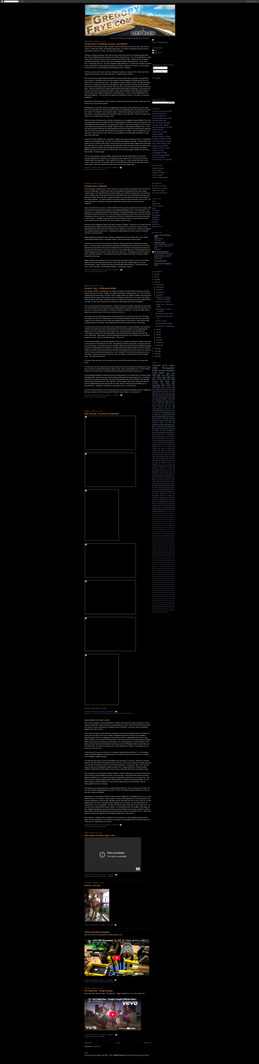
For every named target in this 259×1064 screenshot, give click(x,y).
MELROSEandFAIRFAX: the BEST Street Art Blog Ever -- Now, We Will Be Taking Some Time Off (163, 255)
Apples (171, 515)
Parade (173, 572)
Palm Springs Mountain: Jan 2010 (162, 127)
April (157, 337)
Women (160, 608)
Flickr (153, 541)
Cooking (171, 527)
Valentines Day (171, 602)
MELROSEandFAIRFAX (161, 252)
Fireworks (165, 539)
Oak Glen (156, 491)
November (159, 287)
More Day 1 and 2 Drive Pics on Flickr (95, 708)
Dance (171, 529)
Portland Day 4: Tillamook (95, 186)
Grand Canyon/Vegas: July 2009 (161, 141)
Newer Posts (88, 1043)
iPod (172, 610)
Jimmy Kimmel (161, 552)
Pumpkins (167, 580)
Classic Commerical (157, 527)
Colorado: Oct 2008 (158, 150)
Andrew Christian (96, 876)
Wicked (154, 608)
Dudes (155, 535)
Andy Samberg (163, 515)
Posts (157, 68)
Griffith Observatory (159, 544)
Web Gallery (155, 606)
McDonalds (170, 562)
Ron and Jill (165, 586)
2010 (156, 348)
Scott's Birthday (167, 430)
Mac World (155, 213)
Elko (153, 389)
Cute (167, 460)
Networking (160, 568)
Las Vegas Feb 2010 (169, 436)
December (159, 284)
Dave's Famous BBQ (157, 531)
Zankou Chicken (168, 608)
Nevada (154, 391)
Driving (161, 479)
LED (166, 554)
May (157, 334)
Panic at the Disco (164, 572)
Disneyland (156, 385)
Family (168, 537)
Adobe (167, 513)
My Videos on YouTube (159, 186)
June (157, 332)
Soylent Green (169, 590)
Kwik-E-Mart (160, 554)
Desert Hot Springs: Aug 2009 (161, 136)
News (165, 570)
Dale (160, 434)
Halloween (168, 389)
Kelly (168, 552)
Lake (164, 556)
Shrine (162, 468)
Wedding (159, 509)
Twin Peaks (169, 598)
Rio (163, 499)
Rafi (158, 582)
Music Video (94, 1036)
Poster (153, 580)
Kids (172, 552)
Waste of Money (162, 604)
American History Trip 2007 (161, 422)
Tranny (156, 507)
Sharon (162, 588)
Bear (153, 519)
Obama (163, 491)
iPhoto (167, 610)
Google (173, 543)
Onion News (171, 491)
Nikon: (154, 201)
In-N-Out (160, 548)
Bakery (171, 517)
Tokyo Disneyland (163, 414)
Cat (155, 434)
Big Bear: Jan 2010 (157, 129)
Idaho (166, 481)
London (163, 377)
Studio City (155, 594)
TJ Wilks (161, 596)
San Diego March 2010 (161, 426)
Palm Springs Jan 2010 (163, 493)
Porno (155, 578)
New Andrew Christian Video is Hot (99, 835)
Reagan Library (164, 497)
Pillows (169, 576)
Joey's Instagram (157, 170)
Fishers (171, 539)
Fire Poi (159, 539)
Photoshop (163, 576)
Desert (171, 531)
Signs (154, 432)
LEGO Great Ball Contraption (97, 932)
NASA (156, 487)
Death (166, 531)
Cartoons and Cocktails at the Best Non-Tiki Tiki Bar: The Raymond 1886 (163, 246)
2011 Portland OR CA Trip (98, 713)
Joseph (159, 379)
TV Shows (169, 399)
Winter (162, 448)
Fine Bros (155, 397)
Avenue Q (164, 450)
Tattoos (167, 596)
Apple (156, 417)
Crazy (159, 452)
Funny (154, 399)
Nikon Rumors (156, 203)
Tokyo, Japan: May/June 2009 (161, 143)
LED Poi (171, 554)
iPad (165, 509)
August (158, 295)
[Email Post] (120, 167)
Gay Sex (154, 543)
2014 (156, 274)
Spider (153, 592)
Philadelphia (155, 495)
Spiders (159, 592)
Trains (164, 470)
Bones (162, 519)
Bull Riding (155, 521)
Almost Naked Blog (160, 261)
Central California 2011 (158, 113)
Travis (170, 458)
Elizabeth (166, 535)
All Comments (159, 71)
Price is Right (160, 580)
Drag (161, 417)
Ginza (156, 462)
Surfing (170, 594)
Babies (165, 517)
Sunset (171, 456)
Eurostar (160, 537)
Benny (170, 476)
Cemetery (170, 521)
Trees (162, 507)
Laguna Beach (156, 556)
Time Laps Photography (159, 458)
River (167, 499)
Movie (173, 417)
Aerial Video (168, 472)
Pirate (163, 466)
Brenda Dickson (169, 519)
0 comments (114, 167)
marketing (154, 612)
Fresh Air (164, 541)
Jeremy (154, 552)
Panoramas (162, 442)
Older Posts (147, 1043)
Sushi (159, 503)
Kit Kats (154, 554)
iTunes (171, 509)
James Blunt (166, 548)
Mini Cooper (155, 564)
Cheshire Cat (170, 523)
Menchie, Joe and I (92, 885)
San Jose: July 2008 (158, 157)
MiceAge (154, 222)
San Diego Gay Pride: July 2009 (161, 139)
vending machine (157, 511)
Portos (161, 578)
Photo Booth (155, 576)
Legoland (170, 556)
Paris (168, 379)
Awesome (154, 517)
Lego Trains (94, 981)
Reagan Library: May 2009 (160, 146)
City (164, 525)
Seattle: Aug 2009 (157, 134)
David (173, 428)
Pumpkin (154, 497)
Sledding (154, 448)
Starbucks (165, 592)
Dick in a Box (160, 533)
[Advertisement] (108, 178)
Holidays (154, 464)
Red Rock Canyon (165, 584)
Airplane (154, 474)
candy (153, 610)
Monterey (163, 485)
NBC (163, 566)
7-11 (157, 513)
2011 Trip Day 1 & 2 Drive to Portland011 (101, 414)
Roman (154, 468)
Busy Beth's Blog (159, 242)
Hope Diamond (169, 547)
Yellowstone (168, 420)
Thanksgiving (156, 470)
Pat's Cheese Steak (159, 574)
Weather (171, 604)
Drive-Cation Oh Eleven (159, 116)
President (170, 466)
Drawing (173, 533)
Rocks (158, 586)
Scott (160, 399)
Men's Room (166, 438)
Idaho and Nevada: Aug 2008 (160, 155)
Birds (157, 519)
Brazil (153, 477)
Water (163, 411)
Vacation (160, 420)
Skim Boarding (169, 588)
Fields (173, 537)
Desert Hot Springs (169, 452)
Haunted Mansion (166, 462)
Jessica (172, 481)
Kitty (163, 464)
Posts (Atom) (96, 1046)
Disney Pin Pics (157, 226)
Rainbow (163, 582)
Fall (164, 537)
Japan (170, 550)
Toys (159, 598)
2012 (156, 279)
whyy (164, 612)
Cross (165, 529)
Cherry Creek (161, 523)
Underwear (155, 460)
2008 (156, 354)
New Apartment (169, 568)
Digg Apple (155, 217)
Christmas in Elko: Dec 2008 (160, 148)
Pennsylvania (156, 466)
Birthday (154, 424)
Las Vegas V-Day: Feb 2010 (160, 125)
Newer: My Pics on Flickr (159, 188)
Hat (167, 544)
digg (158, 610)
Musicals (169, 446)
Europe (154, 537)
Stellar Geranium (159, 238)
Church (160, 525)
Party (170, 464)
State (171, 592)
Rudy (173, 499)
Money (163, 564)
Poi (174, 576)
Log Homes (170, 558)
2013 (156, 277)
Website (162, 606)
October (158, 289)
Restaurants (171, 424)
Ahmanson (155, 450)
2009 (156, 351)
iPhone (170, 448)
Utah (171, 470)
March (158, 340)
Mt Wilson (172, 485)
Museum (154, 456)
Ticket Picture (164, 505)
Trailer (173, 505)
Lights (163, 558)
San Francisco (155, 588)
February (159, 342)
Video (104, 876)
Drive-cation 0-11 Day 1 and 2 (97, 720)
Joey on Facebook (157, 175)
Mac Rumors (156, 210)
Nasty (167, 487)
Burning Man (156, 428)
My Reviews (166, 440)
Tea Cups (166, 503)
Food (173, 377)
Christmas (165, 428)
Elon (170, 405)
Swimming (154, 596)
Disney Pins (155, 224)
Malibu (173, 560)
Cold (165, 527)
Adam (162, 513)
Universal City (164, 600)
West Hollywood (169, 606)
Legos (101, 981)
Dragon (167, 533)
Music (154, 401)
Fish (167, 479)
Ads (171, 426)
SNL (153, 414)
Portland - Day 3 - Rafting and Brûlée (100, 288)
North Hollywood (170, 489)
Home (118, 1043)
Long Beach (155, 560)
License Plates (155, 558)
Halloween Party (167, 397)
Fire (155, 539)
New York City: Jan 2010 (159, 132)
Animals (170, 474)
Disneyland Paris (160, 395)
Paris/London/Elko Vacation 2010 (162, 118)
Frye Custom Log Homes (159, 193)
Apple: (154, 208)
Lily (172, 454)
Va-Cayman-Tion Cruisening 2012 (162, 111)
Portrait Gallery (169, 578)
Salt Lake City (163, 456)
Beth (162, 460)
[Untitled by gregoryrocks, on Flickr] (110, 449)
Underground (155, 600)
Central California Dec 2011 (161, 407)
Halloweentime (164, 454)
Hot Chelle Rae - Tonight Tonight (98, 991)
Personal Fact (169, 574)
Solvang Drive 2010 (163, 432)
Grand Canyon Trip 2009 (167, 391)
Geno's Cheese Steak (163, 543)
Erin (172, 535)
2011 (156, 282)
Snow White (155, 590)
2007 (156, 356)
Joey (163, 375)
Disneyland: (155, 219)
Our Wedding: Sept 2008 (159, 152)
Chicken (154, 525)
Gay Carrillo (170, 541)
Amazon (162, 474)
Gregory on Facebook (158, 172)
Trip (163, 598)
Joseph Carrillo (157, 53)
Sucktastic (163, 594)
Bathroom (162, 401)
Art (165, 476)
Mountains (170, 564)
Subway (169, 468)
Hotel (160, 481)
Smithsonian (165, 501)
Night (160, 389)
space (160, 612)
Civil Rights (170, 525)
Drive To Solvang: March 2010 (161, 123)
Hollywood (160, 547)
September (159, 292)
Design (154, 533)
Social (161, 590)
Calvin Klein (163, 521)
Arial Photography (157, 476)
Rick (170, 413)
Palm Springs (155, 572)
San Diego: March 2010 (159, 120)
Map (164, 562)
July (157, 329)
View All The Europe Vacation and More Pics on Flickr (129, 38)
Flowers (158, 541)
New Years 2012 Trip (157, 570)
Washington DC (157, 472)
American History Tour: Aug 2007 (162, 159)
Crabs (160, 529)
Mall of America (157, 562)
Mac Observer (156, 215)
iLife (162, 610)
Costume (154, 529)
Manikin (156, 485)
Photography (128, 713)
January (158, 345)
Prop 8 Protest (167, 495)
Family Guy (161, 444)
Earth (160, 535)
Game (156, 454)
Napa (161, 487)
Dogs (173, 460)
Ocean (154, 409)
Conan (160, 477)
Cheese (154, 523)
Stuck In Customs (157, 206)
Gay (168, 444)
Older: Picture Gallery (158, 190)
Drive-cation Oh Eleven (98, 169)
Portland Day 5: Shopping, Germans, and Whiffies (105, 44)
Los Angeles (157, 438)
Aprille (170, 395)
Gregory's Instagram (158, 168)
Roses (171, 586)
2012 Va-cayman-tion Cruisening (165, 393)
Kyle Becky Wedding (160, 483)
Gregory (155, 50)
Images (154, 548)
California (162, 424)
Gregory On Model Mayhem (160, 177)
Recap (157, 584)
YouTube (110, 876)
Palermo (171, 570)
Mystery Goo (155, 566)
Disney (157, 430)
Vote (155, 604)
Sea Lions (157, 501)
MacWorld (162, 560)
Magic (168, 560)
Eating (162, 405)
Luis (162, 446)
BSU (160, 517)
